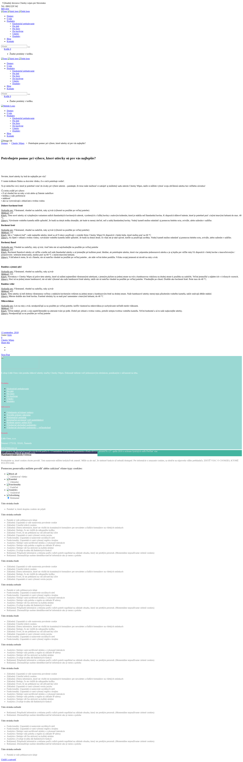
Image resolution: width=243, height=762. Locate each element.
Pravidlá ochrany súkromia (19, 415)
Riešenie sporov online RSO (19, 422)
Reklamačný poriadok (16, 417)
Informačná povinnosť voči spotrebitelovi (25, 420)
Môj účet (5, 9)
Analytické (15, 492)
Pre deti (10, 391)
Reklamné (14, 498)
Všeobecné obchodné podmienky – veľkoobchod (29, 427)
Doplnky (11, 401)
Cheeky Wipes (17, 143)
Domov (4, 143)
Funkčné (14, 487)
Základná (14, 482)
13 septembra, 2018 (10, 332)
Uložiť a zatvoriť (8, 759)
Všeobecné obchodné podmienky (21, 425)
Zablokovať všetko (18, 476)
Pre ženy (10, 394)
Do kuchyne (12, 396)
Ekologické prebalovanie (18, 388)
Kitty (9, 335)
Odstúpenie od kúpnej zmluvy (20, 412)
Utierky (10, 399)
